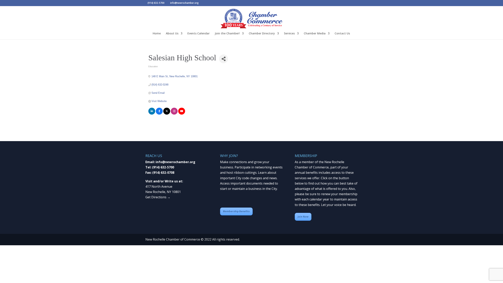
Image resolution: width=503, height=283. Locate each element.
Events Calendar (198, 33)
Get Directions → (157, 197)
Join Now (303, 216)
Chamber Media (315, 33)
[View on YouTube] (181, 113)
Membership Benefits (236, 211)
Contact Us (342, 33)
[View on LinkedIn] (151, 113)
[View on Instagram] (174, 113)
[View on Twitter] (166, 113)
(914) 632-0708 (163, 172)
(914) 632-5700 (163, 167)
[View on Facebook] (159, 113)
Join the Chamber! (227, 33)
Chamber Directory (262, 33)
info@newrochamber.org (175, 162)
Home (157, 33)
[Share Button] (223, 58)
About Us (172, 33)
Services (289, 33)
